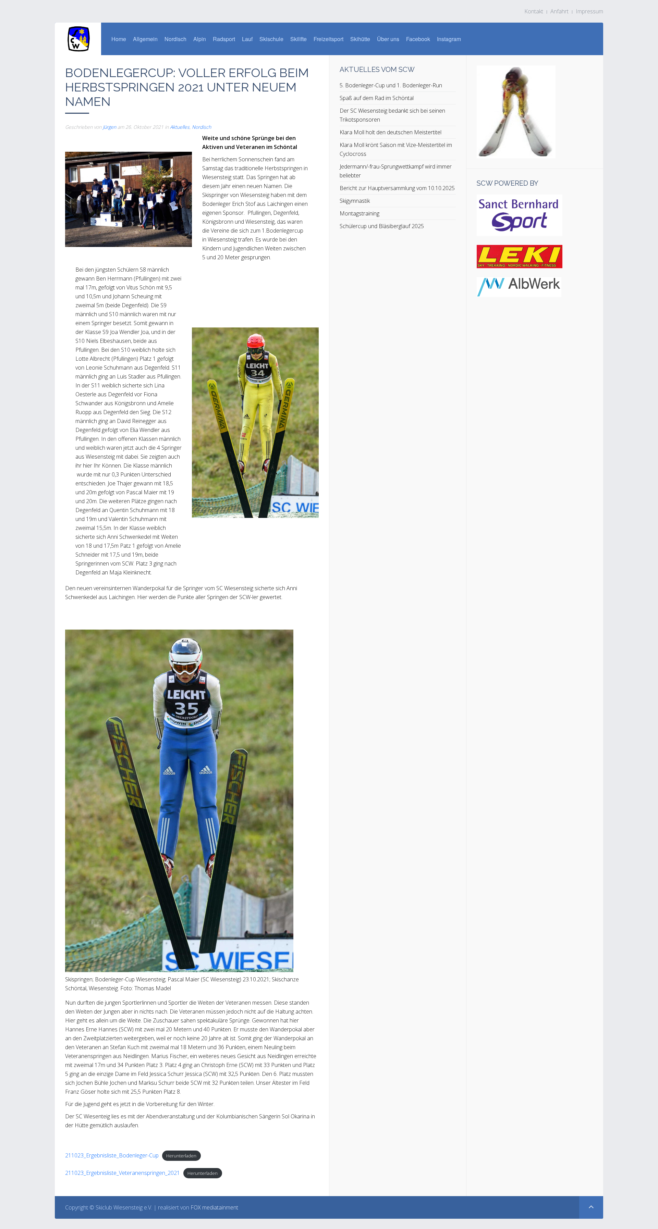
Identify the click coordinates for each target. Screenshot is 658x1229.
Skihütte (360, 39)
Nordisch (175, 39)
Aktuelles (180, 127)
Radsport (224, 39)
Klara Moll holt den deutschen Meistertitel (390, 132)
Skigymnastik (355, 200)
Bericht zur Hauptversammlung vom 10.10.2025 (397, 188)
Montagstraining (359, 213)
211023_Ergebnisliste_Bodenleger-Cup (112, 1155)
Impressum (589, 11)
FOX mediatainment (214, 1207)
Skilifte (298, 39)
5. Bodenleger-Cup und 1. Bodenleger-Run (391, 85)
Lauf (247, 39)
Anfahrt (559, 11)
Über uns (388, 39)
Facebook (418, 39)
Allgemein (145, 39)
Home (118, 39)
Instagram (449, 39)
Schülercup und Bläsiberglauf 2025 (382, 226)
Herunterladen (181, 1156)
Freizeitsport (328, 39)
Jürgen (109, 127)
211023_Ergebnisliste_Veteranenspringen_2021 (122, 1173)
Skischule (271, 39)
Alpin (199, 39)
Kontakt (533, 11)
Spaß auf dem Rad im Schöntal (377, 98)
